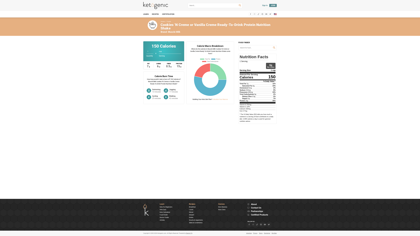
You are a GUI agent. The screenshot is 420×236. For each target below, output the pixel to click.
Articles (162, 220)
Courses (221, 204)
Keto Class (221, 209)
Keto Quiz (163, 209)
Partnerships (257, 211)
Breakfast (192, 207)
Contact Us (256, 208)
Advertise (249, 233)
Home (163, 22)
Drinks (191, 217)
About (254, 204)
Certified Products (259, 215)
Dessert (191, 215)
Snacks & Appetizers (196, 220)
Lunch (191, 209)
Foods (169, 22)
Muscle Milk (174, 32)
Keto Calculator (165, 212)
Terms (260, 233)
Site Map (274, 233)
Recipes (192, 204)
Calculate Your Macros (220, 99)
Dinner (191, 212)
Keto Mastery (222, 207)
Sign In (265, 5)
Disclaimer (267, 233)
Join (273, 5)
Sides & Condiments (195, 223)
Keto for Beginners (166, 207)
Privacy (255, 233)
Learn (162, 204)
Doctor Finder (164, 217)
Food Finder (164, 215)
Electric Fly (189, 233)
